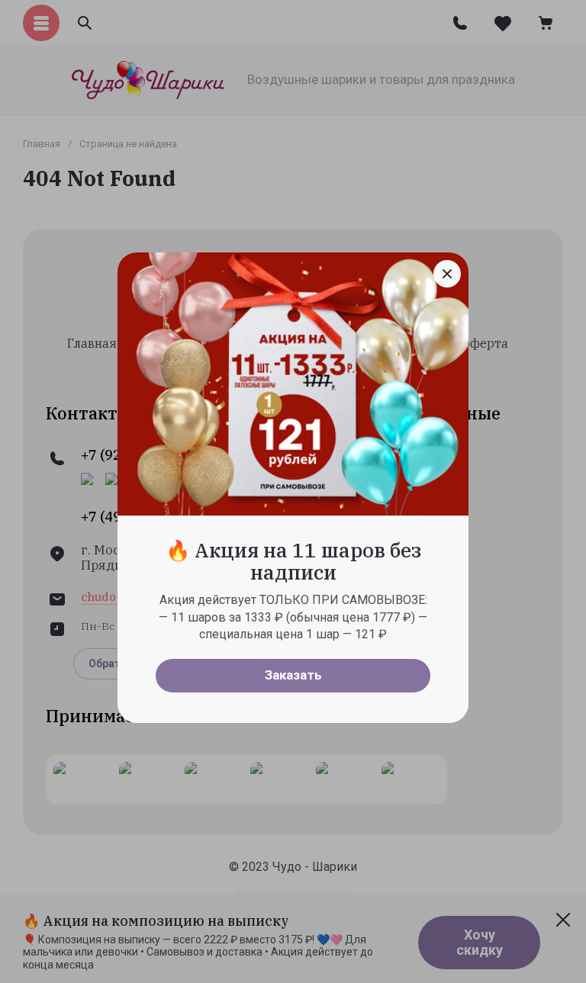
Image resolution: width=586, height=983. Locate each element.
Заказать (293, 675)
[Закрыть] (447, 274)
